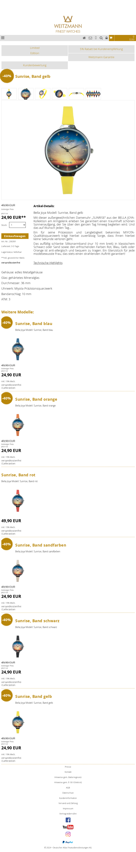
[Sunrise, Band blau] (17, 348)
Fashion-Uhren (3, 10)
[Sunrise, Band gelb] (17, 721)
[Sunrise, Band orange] (17, 424)
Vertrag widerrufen (68, 813)
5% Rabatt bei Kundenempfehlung (101, 49)
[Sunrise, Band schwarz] (17, 645)
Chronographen (3, 3)
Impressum (68, 808)
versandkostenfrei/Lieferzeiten (11, 386)
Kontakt (68, 772)
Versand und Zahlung (68, 803)
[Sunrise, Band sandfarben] (17, 570)
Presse (68, 767)
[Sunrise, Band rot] (17, 500)
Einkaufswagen (15, 236)
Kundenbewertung (34, 65)
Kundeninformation (68, 798)
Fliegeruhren (2, 5)
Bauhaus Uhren (3, 1)
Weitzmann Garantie (101, 57)
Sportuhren (2, 9)
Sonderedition (3, 7)
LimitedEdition (34, 50)
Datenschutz (68, 793)
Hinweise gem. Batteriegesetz (68, 777)
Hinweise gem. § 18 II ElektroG (68, 782)
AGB (68, 787)
